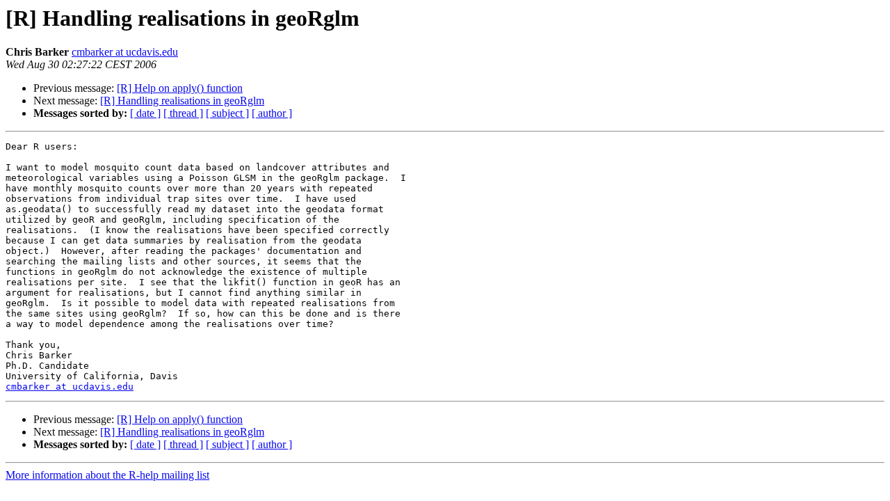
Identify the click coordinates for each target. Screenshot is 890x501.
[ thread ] (183, 113)
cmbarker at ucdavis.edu (125, 52)
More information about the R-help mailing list (107, 475)
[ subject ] (227, 113)
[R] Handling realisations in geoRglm (182, 100)
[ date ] (145, 113)
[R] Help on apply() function (180, 88)
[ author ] (272, 113)
